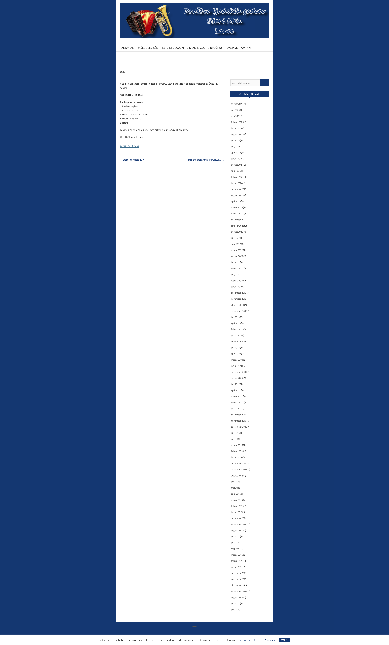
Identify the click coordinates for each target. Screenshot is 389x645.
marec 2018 (237, 360)
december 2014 (238, 518)
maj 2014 (235, 548)
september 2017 (239, 372)
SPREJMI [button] (284, 640)
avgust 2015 (237, 475)
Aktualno (127, 47)
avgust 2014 (237, 530)
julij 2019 (235, 317)
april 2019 (236, 323)
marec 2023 (237, 207)
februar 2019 (237, 329)
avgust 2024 (237, 165)
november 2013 (238, 579)
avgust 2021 (237, 256)
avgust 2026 (237, 104)
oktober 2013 (237, 585)
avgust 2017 (237, 378)
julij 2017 (235, 384)
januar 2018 (237, 366)
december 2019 (238, 293)
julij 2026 (235, 110)
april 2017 (236, 390)
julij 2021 (235, 262)
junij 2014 (235, 542)
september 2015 (239, 469)
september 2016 (239, 427)
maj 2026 (235, 116)
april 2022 (236, 244)
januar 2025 (237, 158)
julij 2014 (235, 536)
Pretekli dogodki (172, 47)
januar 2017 (237, 408)
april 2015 (236, 494)
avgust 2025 (237, 134)
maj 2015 (235, 488)
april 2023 (236, 201)
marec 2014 (237, 555)
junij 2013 (235, 609)
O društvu (215, 47)
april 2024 (236, 171)
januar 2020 (237, 286)
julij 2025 (235, 140)
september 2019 (239, 311)
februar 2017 (237, 402)
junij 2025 (235, 146)
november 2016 (238, 420)
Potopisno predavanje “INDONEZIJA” (205, 160)
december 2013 (238, 573)
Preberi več (269, 640)
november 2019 (238, 299)
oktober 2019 (237, 305)
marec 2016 (237, 445)
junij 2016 (235, 439)
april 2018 (236, 353)
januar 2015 (237, 512)
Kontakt (246, 47)
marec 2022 (237, 250)
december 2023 (238, 189)
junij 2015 (235, 481)
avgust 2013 (237, 597)
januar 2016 (237, 457)
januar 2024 (237, 183)
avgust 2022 (237, 232)
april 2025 (236, 152)
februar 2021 (237, 268)
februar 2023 (237, 213)
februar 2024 (237, 177)
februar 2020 (237, 280)
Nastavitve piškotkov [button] (248, 640)
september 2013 (239, 591)
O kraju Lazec (196, 47)
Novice (135, 146)
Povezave (231, 47)
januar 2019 (237, 335)
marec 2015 (237, 500)
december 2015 (238, 463)
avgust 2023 (237, 195)
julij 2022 (235, 238)
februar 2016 (237, 451)
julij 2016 (235, 433)
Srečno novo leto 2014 (132, 160)
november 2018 (238, 341)
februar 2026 (237, 122)
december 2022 (238, 219)
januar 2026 (237, 128)
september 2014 (239, 524)
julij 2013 (235, 603)
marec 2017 (237, 396)
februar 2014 (237, 561)
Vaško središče (147, 47)
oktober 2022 (237, 225)
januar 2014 (237, 567)
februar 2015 (237, 506)
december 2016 (238, 414)
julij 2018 (235, 347)
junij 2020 (235, 274)
